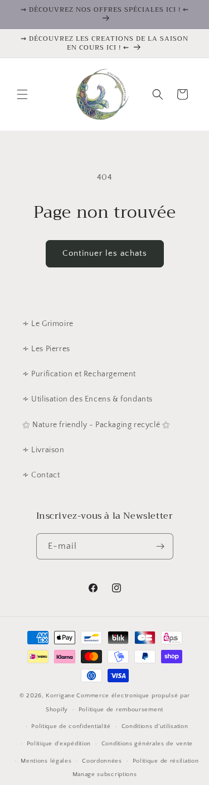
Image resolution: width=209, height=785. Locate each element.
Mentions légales (46, 761)
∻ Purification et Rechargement (79, 374)
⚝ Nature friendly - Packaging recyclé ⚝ (96, 424)
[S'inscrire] (160, 546)
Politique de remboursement (121, 709)
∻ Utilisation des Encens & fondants (87, 399)
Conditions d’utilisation (154, 726)
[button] (22, 94)
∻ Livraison (43, 450)
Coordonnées (102, 761)
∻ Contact (41, 475)
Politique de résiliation (166, 761)
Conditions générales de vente (147, 743)
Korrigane (60, 695)
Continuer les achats (104, 253)
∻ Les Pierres (46, 348)
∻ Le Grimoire (48, 323)
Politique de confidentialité (71, 726)
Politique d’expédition (59, 743)
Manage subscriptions (104, 774)
